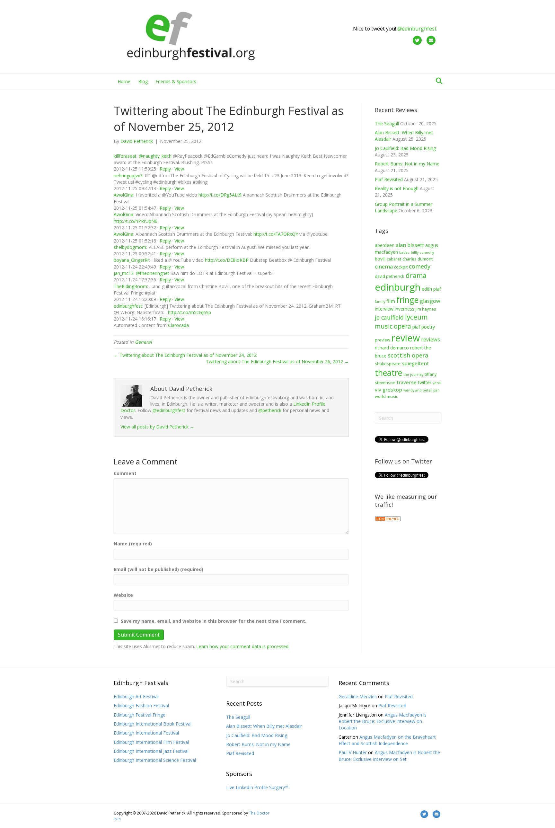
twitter (424, 382)
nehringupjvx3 (128, 175)
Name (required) (133, 544)
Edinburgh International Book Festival (152, 724)
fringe (407, 299)
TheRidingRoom (130, 286)
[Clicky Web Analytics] (388, 518)
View (179, 169)
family (380, 301)
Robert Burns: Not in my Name (407, 164)
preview (382, 340)
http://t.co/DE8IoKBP (227, 260)
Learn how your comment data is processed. (242, 646)
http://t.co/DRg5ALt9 (220, 195)
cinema (384, 266)
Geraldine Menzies (358, 696)
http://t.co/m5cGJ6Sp (189, 312)
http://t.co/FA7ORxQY (275, 234)
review (406, 337)
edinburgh (397, 287)
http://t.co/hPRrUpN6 (135, 221)
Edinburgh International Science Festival (155, 760)
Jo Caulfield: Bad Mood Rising (405, 148)
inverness (404, 309)
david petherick (389, 276)
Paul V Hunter (353, 752)
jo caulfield (389, 317)
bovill (380, 259)
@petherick (269, 410)
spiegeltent (415, 363)
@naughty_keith (155, 156)
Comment (125, 473)
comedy (419, 266)
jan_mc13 (124, 273)
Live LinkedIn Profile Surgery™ (257, 787)
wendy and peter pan (421, 390)
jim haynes (426, 309)
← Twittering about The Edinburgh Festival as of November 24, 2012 (185, 355)
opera (402, 326)
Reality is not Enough (396, 188)
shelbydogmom (130, 247)
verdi (437, 383)
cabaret (394, 259)
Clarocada (178, 325)
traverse (407, 382)
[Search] (437, 81)
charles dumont (417, 259)
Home (124, 81)
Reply (165, 169)
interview (384, 309)
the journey (413, 374)
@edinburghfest (416, 28)
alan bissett (410, 245)
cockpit (401, 267)
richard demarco (392, 348)
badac (404, 252)
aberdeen (384, 245)
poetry (428, 327)
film (390, 301)
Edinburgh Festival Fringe (139, 715)
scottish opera (408, 355)
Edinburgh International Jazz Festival (151, 751)
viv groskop (388, 389)
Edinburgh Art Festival (136, 696)
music (383, 326)
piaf (416, 327)
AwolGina (123, 195)
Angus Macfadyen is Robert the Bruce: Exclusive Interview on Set (389, 755)
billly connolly (422, 252)
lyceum (416, 317)
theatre (388, 372)
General (143, 342)
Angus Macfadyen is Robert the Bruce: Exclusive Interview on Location (383, 721)
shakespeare (388, 363)
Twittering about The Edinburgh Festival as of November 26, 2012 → (277, 361)
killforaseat (125, 156)
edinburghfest (128, 306)
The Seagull (387, 123)
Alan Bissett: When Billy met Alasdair (264, 726)
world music (386, 396)
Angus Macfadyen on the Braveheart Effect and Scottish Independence (387, 740)
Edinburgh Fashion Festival (141, 705)
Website (123, 595)
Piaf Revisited (389, 179)
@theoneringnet (152, 273)
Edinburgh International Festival (146, 733)
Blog (143, 81)
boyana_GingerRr (131, 260)
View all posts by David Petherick (157, 427)
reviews (430, 339)
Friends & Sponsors (175, 81)
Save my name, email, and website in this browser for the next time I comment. (213, 621)
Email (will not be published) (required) (158, 569)
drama (416, 275)
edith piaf (431, 289)
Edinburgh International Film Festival (151, 742)
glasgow (430, 300)
